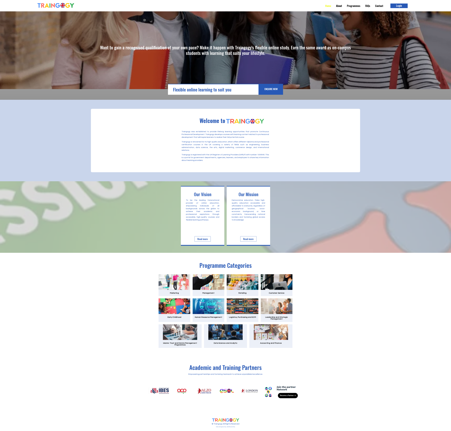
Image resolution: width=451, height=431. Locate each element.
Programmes (353, 6)
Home (328, 6)
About (339, 6)
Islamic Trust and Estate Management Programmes (180, 344)
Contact (379, 6)
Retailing (243, 293)
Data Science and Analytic (225, 343)
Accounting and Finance (271, 343)
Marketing (174, 293)
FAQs (367, 6)
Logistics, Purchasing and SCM (242, 317)
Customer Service (276, 293)
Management (208, 293)
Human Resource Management (208, 317)
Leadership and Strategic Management (276, 318)
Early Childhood (174, 317)
